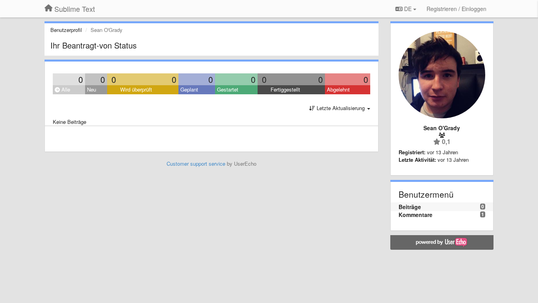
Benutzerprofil (66, 30)
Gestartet (227, 89)
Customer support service (196, 163)
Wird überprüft (136, 89)
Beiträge (410, 207)
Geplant (189, 89)
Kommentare (415, 215)
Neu (91, 89)
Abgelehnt (338, 89)
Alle (65, 89)
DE (408, 9)
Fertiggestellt (285, 89)
